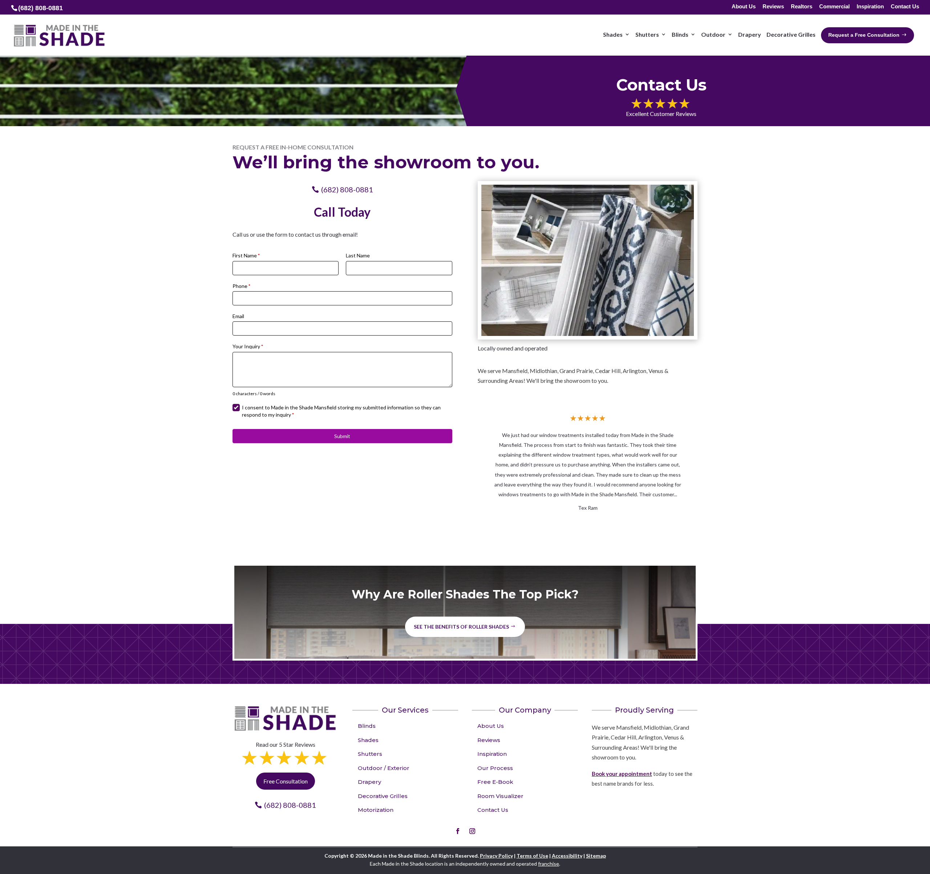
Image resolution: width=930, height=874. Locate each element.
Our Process (495, 768)
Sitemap (596, 856)
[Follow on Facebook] (458, 831)
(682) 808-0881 (347, 189)
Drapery (369, 781)
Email (238, 316)
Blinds (367, 725)
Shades (368, 740)
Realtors (801, 6)
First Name (246, 255)
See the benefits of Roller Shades (461, 627)
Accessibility (567, 856)
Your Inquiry (247, 346)
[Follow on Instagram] (472, 831)
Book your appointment (622, 773)
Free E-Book (495, 781)
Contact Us (905, 6)
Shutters (370, 753)
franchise (548, 864)
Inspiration (870, 6)
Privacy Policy (496, 856)
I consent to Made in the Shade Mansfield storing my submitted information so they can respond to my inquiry (341, 411)
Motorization (375, 809)
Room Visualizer (500, 796)
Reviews (773, 6)
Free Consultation (285, 781)
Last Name (358, 255)
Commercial (834, 6)
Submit (342, 436)
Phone (241, 286)
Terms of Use (532, 856)
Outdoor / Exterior (383, 768)
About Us (744, 6)
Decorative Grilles (383, 796)
